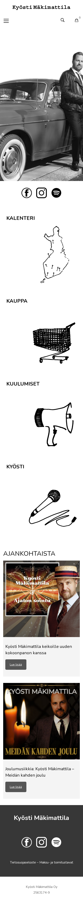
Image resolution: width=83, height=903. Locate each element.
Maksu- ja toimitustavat (56, 862)
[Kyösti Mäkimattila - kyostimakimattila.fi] (41, 7)
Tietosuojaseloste (23, 862)
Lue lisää (16, 665)
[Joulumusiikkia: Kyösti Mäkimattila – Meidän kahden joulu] (41, 721)
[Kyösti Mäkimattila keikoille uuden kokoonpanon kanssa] (41, 599)
